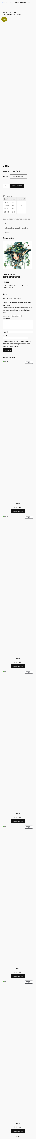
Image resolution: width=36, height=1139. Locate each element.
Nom (5, 332)
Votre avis (7, 318)
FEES (14, 14)
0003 (18, 814)
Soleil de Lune (20, 3)
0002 (18, 659)
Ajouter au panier (17, 185)
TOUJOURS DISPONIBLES (21, 219)
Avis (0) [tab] (7, 232)
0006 (18, 1124)
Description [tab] (9, 224)
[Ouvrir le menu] (29, 3)
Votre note (7, 316)
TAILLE (5, 176)
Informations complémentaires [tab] (16, 228)
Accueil (5, 12)
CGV (18, 1136)
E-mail (6, 335)
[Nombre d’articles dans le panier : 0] (4, 8)
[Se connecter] (33, 2)
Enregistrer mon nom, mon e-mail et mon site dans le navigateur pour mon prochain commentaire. (17, 343)
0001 (18, 504)
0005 (18, 969)
